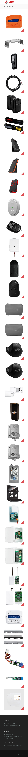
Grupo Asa (8, 753)
